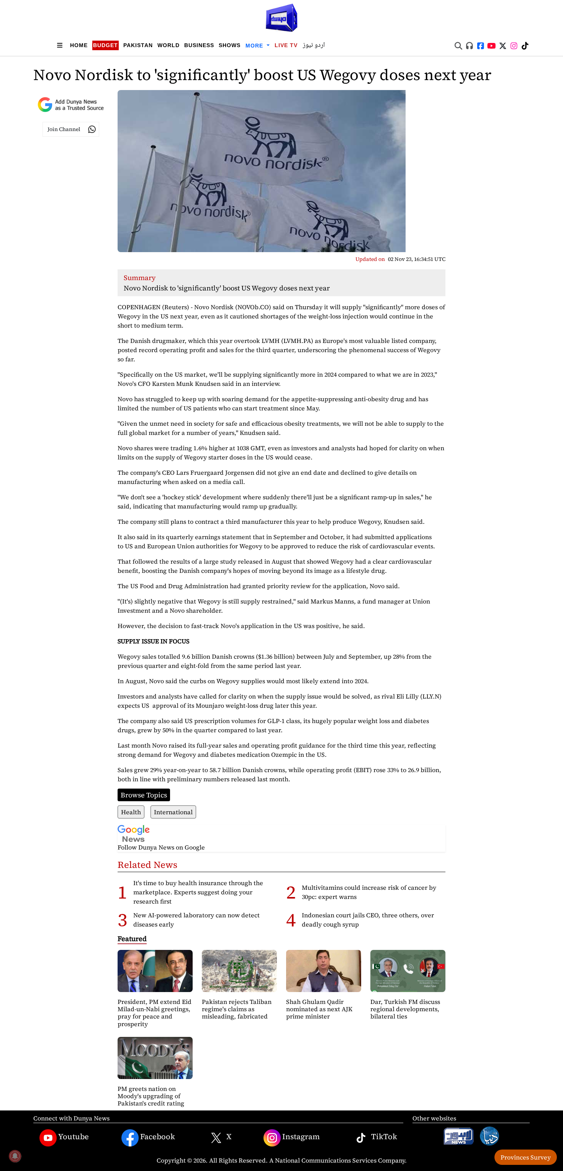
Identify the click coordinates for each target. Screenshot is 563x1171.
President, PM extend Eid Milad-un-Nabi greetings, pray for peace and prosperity (154, 1012)
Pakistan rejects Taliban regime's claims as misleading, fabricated (237, 1008)
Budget (105, 45)
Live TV (286, 45)
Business (199, 45)
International (173, 812)
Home (79, 45)
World (168, 45)
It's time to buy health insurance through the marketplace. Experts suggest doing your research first (198, 892)
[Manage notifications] (15, 1156)
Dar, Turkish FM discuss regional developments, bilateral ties (405, 1008)
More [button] (255, 46)
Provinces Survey (526, 1157)
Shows (230, 45)
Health (131, 812)
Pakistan (138, 45)
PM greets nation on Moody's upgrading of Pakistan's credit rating (151, 1095)
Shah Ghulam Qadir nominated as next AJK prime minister (319, 1008)
